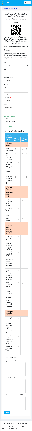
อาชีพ (6, 104)
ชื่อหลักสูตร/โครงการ (9, 50)
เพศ (5, 62)
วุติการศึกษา (7, 97)
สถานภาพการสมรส (8, 77)
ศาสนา (6, 91)
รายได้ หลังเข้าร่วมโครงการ (10, 121)
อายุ (5, 69)
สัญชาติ (6, 84)
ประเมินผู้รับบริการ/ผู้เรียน (10, 8)
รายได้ (6, 111)
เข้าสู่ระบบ (27, 3)
